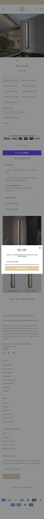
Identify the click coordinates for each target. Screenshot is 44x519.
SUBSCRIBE (22, 268)
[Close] (40, 248)
